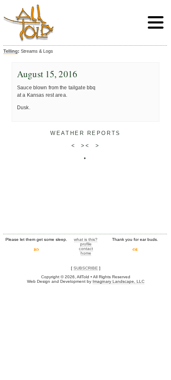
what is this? (86, 239)
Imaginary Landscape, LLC (118, 281)
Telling (10, 51)
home (86, 253)
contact (86, 248)
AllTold (28, 23)
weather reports (85, 133)
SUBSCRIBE (85, 268)
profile (86, 244)
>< (85, 145)
